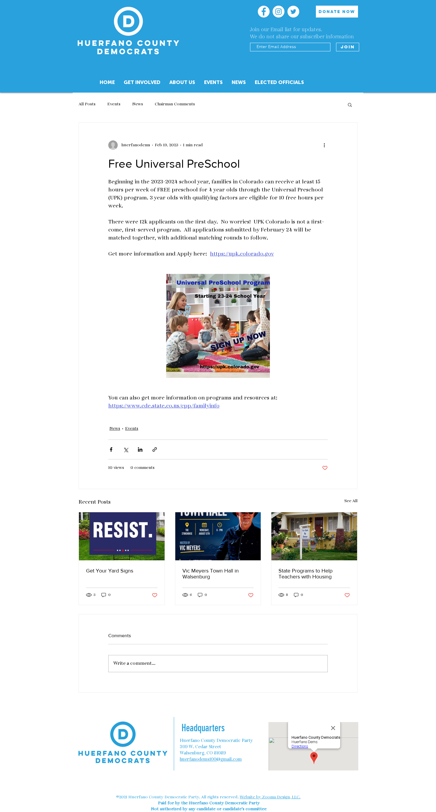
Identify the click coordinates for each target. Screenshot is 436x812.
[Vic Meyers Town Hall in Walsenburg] (218, 536)
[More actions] (324, 145)
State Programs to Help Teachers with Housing (305, 574)
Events (113, 104)
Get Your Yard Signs (109, 571)
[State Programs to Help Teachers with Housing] (314, 536)
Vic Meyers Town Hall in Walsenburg (210, 574)
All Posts (87, 104)
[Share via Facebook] (111, 449)
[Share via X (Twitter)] (125, 449)
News (137, 104)
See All (350, 501)
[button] (182, 82)
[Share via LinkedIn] (140, 449)
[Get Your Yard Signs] (122, 536)
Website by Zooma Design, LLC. (270, 797)
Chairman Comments (175, 104)
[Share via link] (154, 449)
